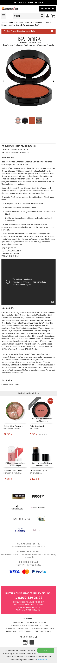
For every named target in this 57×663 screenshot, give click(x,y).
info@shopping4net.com (28, 607)
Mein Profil (18, 623)
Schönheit (20, 22)
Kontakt (44, 625)
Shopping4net (7, 22)
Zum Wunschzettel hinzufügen (20, 146)
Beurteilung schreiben (16, 149)
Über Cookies (25, 631)
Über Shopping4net (43, 631)
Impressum (11, 631)
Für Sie (29, 22)
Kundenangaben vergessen (24, 625)
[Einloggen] (47, 16)
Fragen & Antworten (36, 623)
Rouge (4, 25)
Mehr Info (42, 659)
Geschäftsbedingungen (42, 628)
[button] (53, 16)
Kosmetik (38, 22)
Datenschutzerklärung (16, 628)
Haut (47, 22)
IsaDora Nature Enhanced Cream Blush (24, 25)
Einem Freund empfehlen (16, 153)
